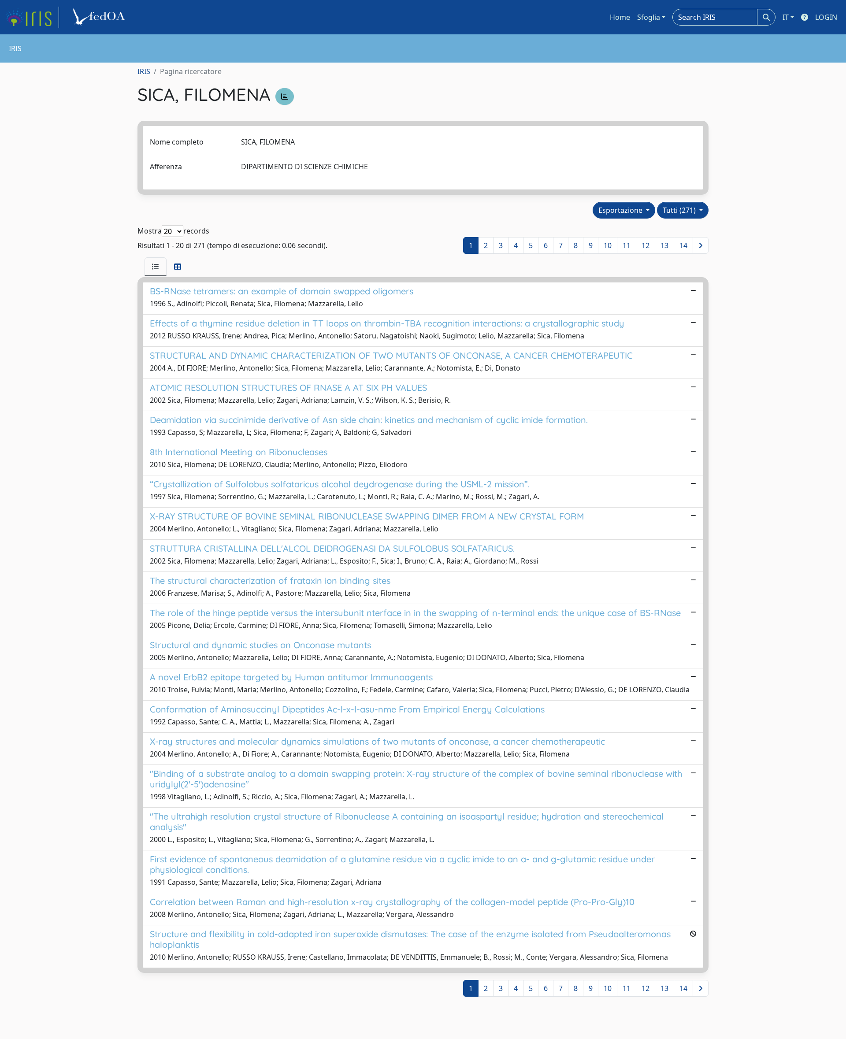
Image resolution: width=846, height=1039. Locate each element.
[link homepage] (32, 17)
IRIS (143, 71)
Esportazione (621, 210)
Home (620, 17)
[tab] (156, 266)
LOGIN (826, 17)
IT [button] (786, 17)
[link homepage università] (100, 17)
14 (683, 245)
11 (627, 245)
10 (608, 245)
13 (664, 245)
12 (645, 245)
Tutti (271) (680, 210)
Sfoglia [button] (648, 17)
